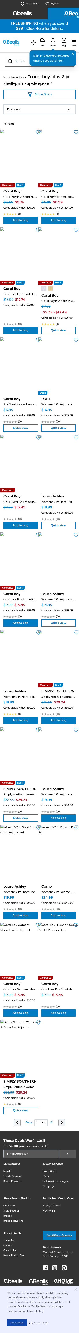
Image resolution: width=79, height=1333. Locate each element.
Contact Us (9, 1250)
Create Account (12, 1176)
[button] (39, 1322)
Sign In (7, 1171)
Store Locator (11, 1210)
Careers (8, 1245)
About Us (8, 1240)
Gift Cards (9, 1205)
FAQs (46, 1176)
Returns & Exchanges (55, 1181)
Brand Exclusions (13, 1221)
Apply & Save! (51, 1205)
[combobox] (39, 109)
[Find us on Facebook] (45, 1267)
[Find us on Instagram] (54, 1267)
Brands (7, 1215)
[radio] (43, 288)
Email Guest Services (59, 1235)
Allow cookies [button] (16, 1323)
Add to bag (25, 221)
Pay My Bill (49, 1210)
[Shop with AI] (33, 42)
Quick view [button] (63, 331)
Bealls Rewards (12, 1181)
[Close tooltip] (73, 54)
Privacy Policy (35, 1311)
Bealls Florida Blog (14, 1255)
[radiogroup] (47, 288)
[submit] (67, 1154)
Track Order (50, 1171)
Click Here (35, 28)
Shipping (48, 1186)
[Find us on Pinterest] (64, 1267)
